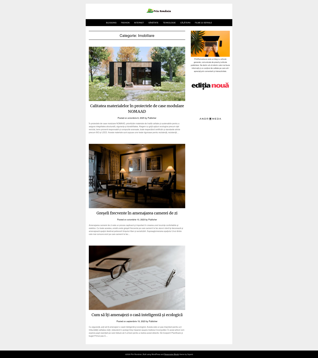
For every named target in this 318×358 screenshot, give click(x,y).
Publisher (152, 117)
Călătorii (185, 22)
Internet (139, 22)
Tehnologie (169, 22)
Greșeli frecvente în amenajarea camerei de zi (137, 213)
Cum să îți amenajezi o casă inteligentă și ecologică (137, 314)
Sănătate (153, 22)
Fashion (125, 22)
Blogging (111, 22)
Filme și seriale (203, 22)
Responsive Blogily (171, 354)
